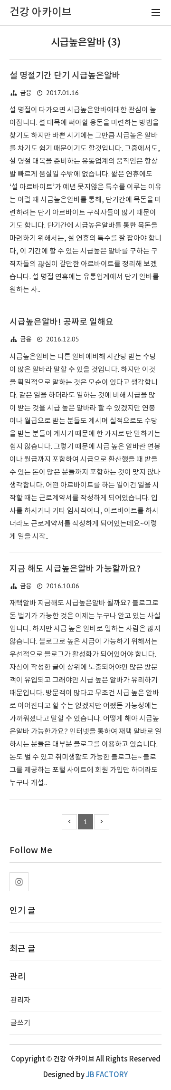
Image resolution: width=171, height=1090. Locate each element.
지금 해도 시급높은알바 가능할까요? (75, 569)
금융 (25, 93)
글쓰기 (20, 1023)
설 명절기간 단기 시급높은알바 (65, 76)
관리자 (20, 1000)
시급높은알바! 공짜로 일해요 (62, 322)
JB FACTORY (107, 1075)
